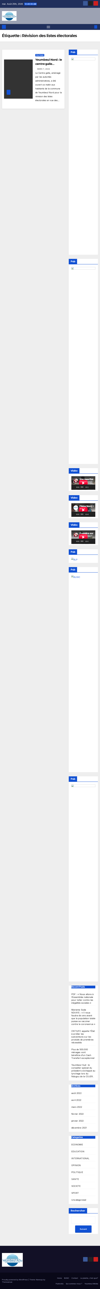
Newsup (39, 1280)
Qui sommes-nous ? (74, 1284)
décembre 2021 (79, 1127)
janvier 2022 (77, 1121)
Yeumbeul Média (91, 1284)
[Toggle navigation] (48, 27)
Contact (74, 1278)
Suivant (83, 1229)
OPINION (76, 1165)
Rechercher (78, 1210)
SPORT (75, 1193)
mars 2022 (76, 1107)
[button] (91, 27)
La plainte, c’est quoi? (89, 1278)
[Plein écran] (93, 487)
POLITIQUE (39, 55)
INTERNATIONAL (80, 1158)
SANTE (75, 1179)
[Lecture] (74, 487)
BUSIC (66, 1278)
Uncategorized (78, 1200)
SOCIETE (76, 1186)
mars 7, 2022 (43, 69)
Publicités (60, 1284)
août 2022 (76, 1093)
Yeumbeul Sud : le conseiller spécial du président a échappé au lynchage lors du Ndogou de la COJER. (83, 1071)
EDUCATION (77, 1151)
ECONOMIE (77, 1144)
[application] (83, 483)
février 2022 (77, 1114)
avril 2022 (76, 1100)
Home (59, 1278)
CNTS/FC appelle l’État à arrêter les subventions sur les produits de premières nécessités (83, 1037)
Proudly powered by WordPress (15, 1280)
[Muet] (90, 487)
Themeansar (7, 1282)
